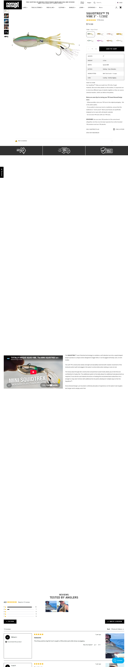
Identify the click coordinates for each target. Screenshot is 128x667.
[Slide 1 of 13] (6, 11)
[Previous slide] (12, 46)
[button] (105, 20)
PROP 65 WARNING (22, 141)
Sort (108, 629)
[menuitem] (101, 8)
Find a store (120, 129)
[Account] (116, 8)
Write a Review (116, 622)
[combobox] (102, 2)
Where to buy (82, 3)
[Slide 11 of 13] (6, 26)
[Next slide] (80, 46)
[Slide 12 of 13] (6, 32)
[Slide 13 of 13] (6, 36)
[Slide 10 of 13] (6, 21)
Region (89, 2)
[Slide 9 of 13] (6, 15)
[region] (57, 606)
